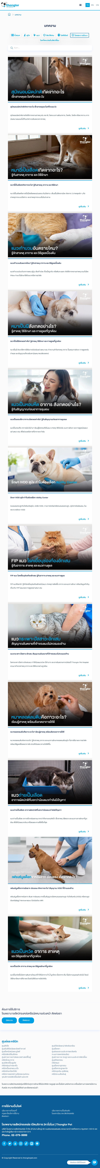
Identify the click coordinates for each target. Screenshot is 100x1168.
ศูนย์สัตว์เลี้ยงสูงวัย (9, 1062)
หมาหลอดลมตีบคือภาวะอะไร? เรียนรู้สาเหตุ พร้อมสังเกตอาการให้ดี (37, 732)
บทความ (18, 14)
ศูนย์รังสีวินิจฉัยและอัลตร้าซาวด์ (14, 1048)
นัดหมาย (9, 1020)
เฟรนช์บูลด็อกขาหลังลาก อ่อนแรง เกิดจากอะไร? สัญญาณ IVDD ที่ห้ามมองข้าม (42, 888)
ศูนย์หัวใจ (5, 1045)
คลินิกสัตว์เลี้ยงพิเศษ (9, 1054)
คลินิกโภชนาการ (8, 1060)
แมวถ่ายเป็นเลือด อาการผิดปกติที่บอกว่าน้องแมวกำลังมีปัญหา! (36, 810)
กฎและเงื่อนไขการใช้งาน (10, 1113)
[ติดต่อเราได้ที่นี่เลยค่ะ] (94, 1163)
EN (92, 5)
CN (97, 5)
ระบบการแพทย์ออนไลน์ (60, 1054)
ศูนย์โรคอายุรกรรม (59, 1065)
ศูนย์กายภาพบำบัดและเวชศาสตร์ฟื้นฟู (16, 1057)
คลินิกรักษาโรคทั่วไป (9, 1071)
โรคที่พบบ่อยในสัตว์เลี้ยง (49, 40)
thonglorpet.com (30, 1158)
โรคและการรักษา (81, 35)
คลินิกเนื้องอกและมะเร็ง (10, 1068)
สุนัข (28, 35)
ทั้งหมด (17, 35)
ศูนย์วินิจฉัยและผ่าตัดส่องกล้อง (63, 1045)
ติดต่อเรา (26, 1020)
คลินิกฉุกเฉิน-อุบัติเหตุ (60, 1071)
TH (87, 5)
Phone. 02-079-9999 (14, 1135)
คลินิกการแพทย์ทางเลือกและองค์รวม (15, 1074)
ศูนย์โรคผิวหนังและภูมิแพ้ (11, 1051)
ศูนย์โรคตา (56, 1048)
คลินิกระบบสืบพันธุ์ (59, 1074)
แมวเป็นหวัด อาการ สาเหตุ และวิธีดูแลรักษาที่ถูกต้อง (31, 966)
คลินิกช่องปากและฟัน (9, 1065)
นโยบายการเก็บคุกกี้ (9, 1110)
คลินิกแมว (55, 1062)
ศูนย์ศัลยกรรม (57, 1060)
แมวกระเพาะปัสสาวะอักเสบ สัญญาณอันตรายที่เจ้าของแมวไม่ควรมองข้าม (39, 653)
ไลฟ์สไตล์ (64, 35)
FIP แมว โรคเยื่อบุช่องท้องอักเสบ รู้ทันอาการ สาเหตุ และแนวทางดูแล (37, 575)
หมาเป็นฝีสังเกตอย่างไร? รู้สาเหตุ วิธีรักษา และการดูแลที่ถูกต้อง (35, 341)
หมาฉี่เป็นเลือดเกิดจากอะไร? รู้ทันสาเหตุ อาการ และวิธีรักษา (34, 185)
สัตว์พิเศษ (50, 35)
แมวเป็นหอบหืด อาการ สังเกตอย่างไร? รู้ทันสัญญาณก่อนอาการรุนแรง (38, 419)
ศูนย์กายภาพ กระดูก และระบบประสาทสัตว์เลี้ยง (69, 1057)
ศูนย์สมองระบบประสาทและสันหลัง (64, 1051)
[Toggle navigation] (80, 5)
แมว (38, 35)
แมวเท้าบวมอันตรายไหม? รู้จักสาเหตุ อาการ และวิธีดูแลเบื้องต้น (35, 263)
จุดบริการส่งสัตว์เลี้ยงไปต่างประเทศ (15, 1077)
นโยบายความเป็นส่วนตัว (61, 1110)
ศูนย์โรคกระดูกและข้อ (59, 1068)
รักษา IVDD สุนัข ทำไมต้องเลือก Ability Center (29, 497)
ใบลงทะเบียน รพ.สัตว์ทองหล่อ (63, 1113)
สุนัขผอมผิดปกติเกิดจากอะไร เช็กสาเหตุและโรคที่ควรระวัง (33, 106)
